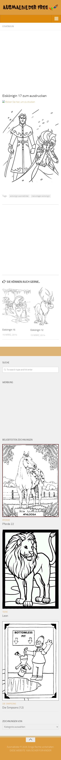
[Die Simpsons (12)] (30, 661)
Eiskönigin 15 (8, 329)
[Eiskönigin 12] (44, 306)
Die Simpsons (9, 703)
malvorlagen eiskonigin (41, 196)
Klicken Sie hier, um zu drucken (20, 102)
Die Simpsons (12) (13, 707)
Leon (5, 615)
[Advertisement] (30, 60)
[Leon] (30, 569)
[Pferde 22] (30, 480)
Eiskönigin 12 (36, 330)
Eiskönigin (8, 26)
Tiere (5, 612)
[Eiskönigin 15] (16, 306)
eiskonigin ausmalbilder (19, 196)
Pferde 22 (8, 524)
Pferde (6, 520)
